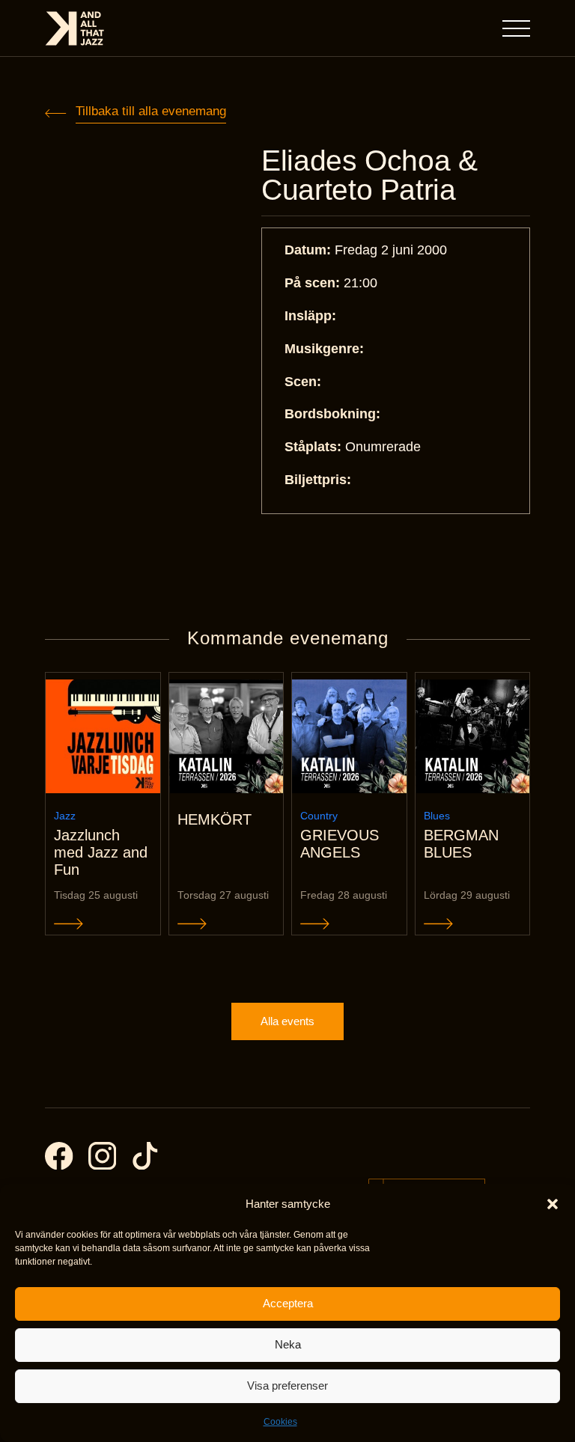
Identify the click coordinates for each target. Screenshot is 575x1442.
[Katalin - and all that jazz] (75, 28)
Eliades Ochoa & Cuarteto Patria (369, 175)
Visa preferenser (287, 1385)
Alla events (287, 1021)
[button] (552, 1204)
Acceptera (288, 1303)
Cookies (280, 1422)
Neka (288, 1344)
